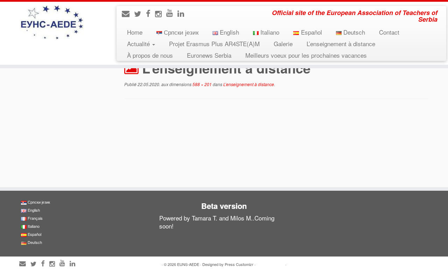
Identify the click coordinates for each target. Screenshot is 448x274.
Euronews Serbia (209, 55)
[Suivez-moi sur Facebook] (150, 13)
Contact (389, 32)
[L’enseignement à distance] (276, 144)
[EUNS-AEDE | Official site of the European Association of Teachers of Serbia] (51, 22)
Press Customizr (239, 264)
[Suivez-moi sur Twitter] (140, 13)
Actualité (139, 43)
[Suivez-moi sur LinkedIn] (183, 13)
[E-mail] (128, 13)
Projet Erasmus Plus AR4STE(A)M (214, 43)
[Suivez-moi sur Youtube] (171, 12)
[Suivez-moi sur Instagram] (160, 13)
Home (134, 32)
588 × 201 (201, 84)
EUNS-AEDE (188, 264)
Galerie (283, 43)
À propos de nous (150, 55)
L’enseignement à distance (341, 43)
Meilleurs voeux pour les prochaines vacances (306, 55)
